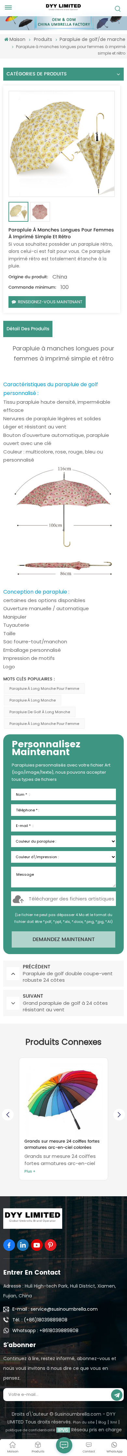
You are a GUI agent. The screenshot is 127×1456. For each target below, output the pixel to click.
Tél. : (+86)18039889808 (39, 1320)
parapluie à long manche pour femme (44, 688)
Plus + (29, 1171)
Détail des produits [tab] (28, 329)
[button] (119, 1115)
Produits (43, 39)
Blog (102, 1422)
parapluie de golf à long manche (39, 712)
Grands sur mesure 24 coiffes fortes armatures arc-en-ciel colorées (62, 1144)
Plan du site (83, 1422)
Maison (17, 39)
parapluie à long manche (32, 700)
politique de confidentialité (30, 1430)
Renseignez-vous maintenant (50, 302)
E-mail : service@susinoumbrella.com (55, 1309)
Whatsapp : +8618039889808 (45, 1330)
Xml (113, 1422)
